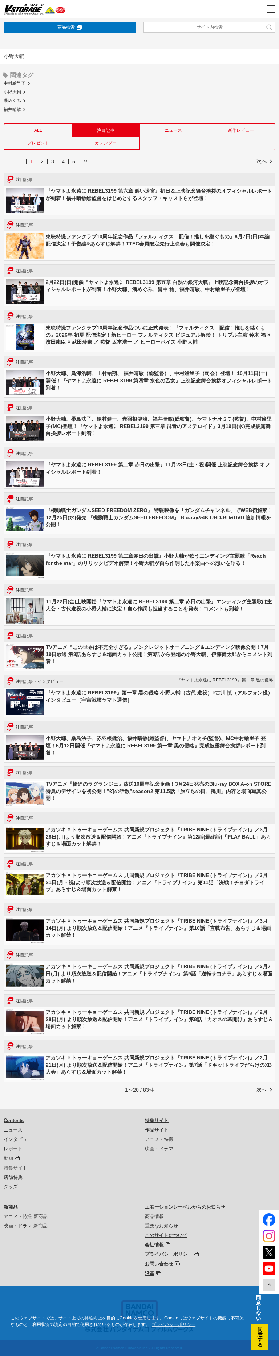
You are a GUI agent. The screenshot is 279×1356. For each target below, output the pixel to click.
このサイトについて (166, 1235)
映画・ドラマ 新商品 (26, 1226)
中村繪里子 (14, 83)
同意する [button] (260, 1337)
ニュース (173, 130)
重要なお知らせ (161, 1226)
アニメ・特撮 (159, 1139)
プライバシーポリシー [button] (173, 1324)
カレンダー (106, 143)
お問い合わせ (159, 1264)
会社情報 (154, 1244)
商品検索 (66, 27)
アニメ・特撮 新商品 (26, 1216)
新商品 (11, 1207)
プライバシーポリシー (168, 1254)
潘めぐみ (12, 100)
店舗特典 (13, 1177)
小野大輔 (12, 92)
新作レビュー (241, 130)
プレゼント (38, 143)
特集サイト (15, 1168)
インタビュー (18, 1139)
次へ (261, 161)
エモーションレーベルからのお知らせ (185, 1207)
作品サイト (157, 1130)
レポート (13, 1148)
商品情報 (154, 1216)
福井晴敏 (12, 109)
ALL (38, 130)
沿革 (149, 1273)
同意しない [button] (258, 1307)
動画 (8, 1158)
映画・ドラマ (159, 1148)
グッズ (11, 1186)
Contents (14, 1120)
